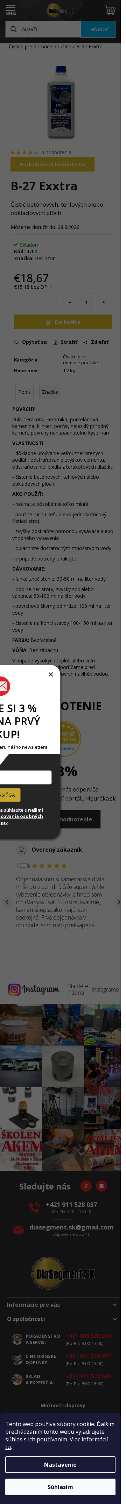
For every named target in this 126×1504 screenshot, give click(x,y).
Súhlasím (60, 1487)
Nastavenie (60, 1465)
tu (8, 1447)
